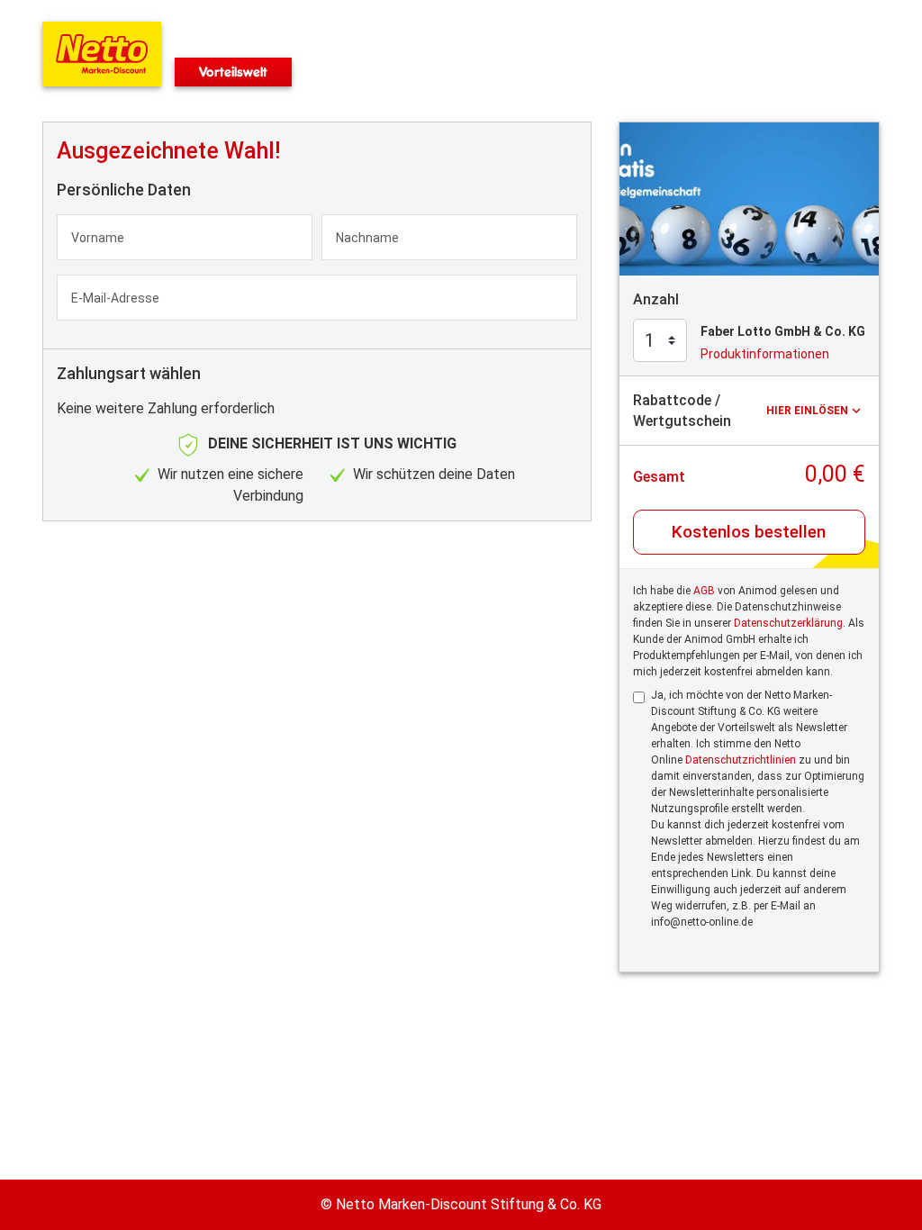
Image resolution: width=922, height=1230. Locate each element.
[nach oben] (905, 615)
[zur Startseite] (101, 54)
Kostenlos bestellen (749, 531)
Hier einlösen (807, 410)
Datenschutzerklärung (788, 623)
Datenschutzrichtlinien (740, 760)
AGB (704, 590)
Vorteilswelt (233, 71)
